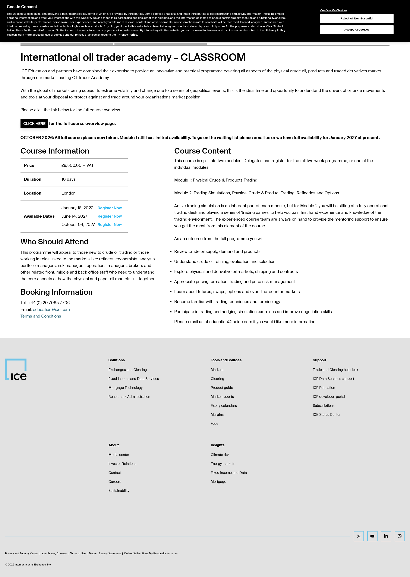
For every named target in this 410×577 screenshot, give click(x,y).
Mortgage (218, 481)
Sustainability (118, 490)
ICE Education (324, 387)
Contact (114, 472)
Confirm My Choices (333, 10)
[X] (359, 536)
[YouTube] (372, 536)
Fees (214, 423)
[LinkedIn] (386, 536)
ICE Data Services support (333, 378)
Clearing (217, 378)
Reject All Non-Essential (357, 18)
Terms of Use (78, 553)
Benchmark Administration (129, 396)
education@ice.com (51, 309)
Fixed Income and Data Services (133, 378)
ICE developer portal (329, 396)
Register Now (110, 208)
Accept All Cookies (356, 29)
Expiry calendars (224, 405)
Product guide (222, 387)
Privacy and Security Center (21, 553)
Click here (34, 123)
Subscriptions (323, 405)
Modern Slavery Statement (105, 553)
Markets (217, 370)
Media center (118, 455)
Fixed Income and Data (229, 472)
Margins (217, 414)
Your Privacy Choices (54, 553)
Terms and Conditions (40, 316)
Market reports (222, 396)
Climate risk (220, 455)
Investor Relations (122, 463)
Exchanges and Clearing (127, 370)
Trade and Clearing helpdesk (335, 370)
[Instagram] (400, 536)
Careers (114, 481)
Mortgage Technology (125, 387)
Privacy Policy (275, 30)
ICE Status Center (327, 414)
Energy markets (223, 463)
